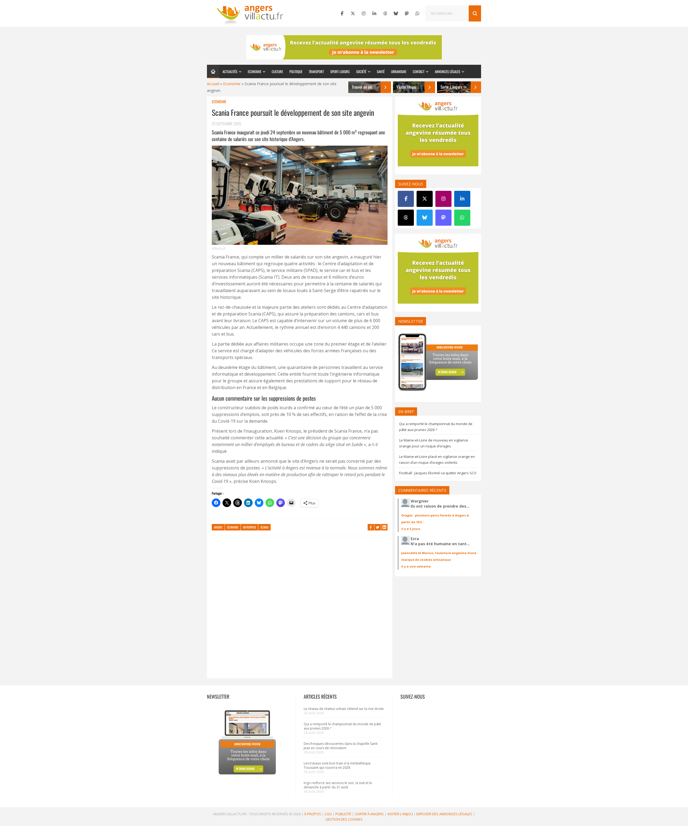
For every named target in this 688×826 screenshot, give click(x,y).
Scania (264, 527)
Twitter (377, 527)
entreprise (249, 527)
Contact (418, 71)
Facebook (371, 527)
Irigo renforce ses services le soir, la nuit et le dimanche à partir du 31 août (338, 785)
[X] (353, 13)
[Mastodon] (406, 13)
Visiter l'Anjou (400, 813)
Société (361, 71)
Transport (316, 71)
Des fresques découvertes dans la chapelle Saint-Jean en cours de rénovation (341, 745)
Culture (277, 71)
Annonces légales (447, 71)
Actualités (230, 71)
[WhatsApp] (417, 13)
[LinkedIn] (374, 13)
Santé (381, 71)
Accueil (213, 83)
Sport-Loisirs (340, 71)
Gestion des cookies (344, 819)
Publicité (343, 813)
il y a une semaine (416, 566)
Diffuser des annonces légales (444, 813)
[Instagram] (363, 13)
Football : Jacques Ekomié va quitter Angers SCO (437, 473)
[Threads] (385, 13)
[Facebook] (342, 13)
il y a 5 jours (410, 529)
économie (232, 527)
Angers (218, 527)
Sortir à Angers (369, 813)
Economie (254, 71)
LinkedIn (384, 527)
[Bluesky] (396, 13)
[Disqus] (300, 610)
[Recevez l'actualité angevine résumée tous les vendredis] (344, 47)
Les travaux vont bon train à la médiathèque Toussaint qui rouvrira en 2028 (337, 765)
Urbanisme (398, 71)
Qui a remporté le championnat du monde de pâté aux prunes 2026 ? (342, 726)
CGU (328, 813)
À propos (312, 813)
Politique (295, 71)
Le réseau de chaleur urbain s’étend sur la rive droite (344, 708)
